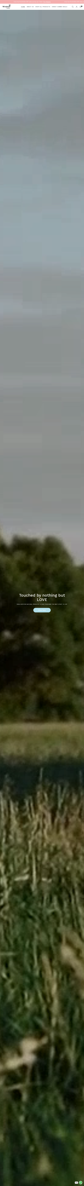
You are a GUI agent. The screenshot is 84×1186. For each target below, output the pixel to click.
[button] (73, 7)
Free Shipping (42, 1)
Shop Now (42, 610)
